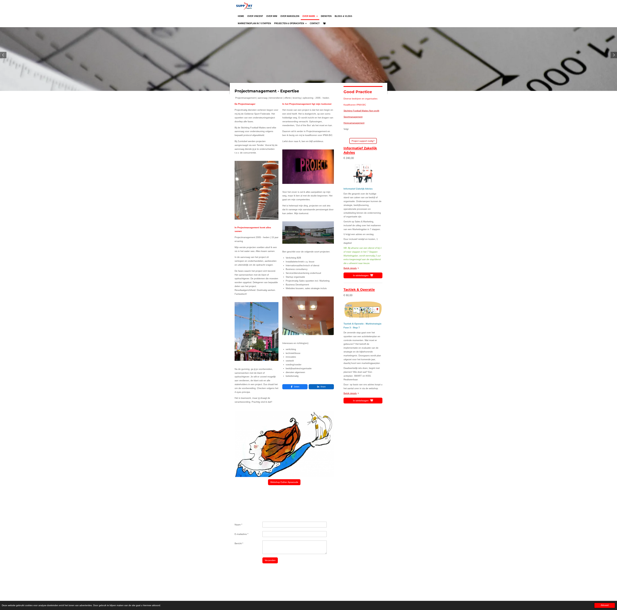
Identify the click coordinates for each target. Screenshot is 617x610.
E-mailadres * (241, 534)
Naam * (238, 524)
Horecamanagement (354, 123)
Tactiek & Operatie (359, 289)
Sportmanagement (353, 117)
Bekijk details (350, 268)
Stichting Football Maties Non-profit (361, 110)
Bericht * (239, 543)
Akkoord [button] (604, 605)
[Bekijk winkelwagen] (324, 23)
